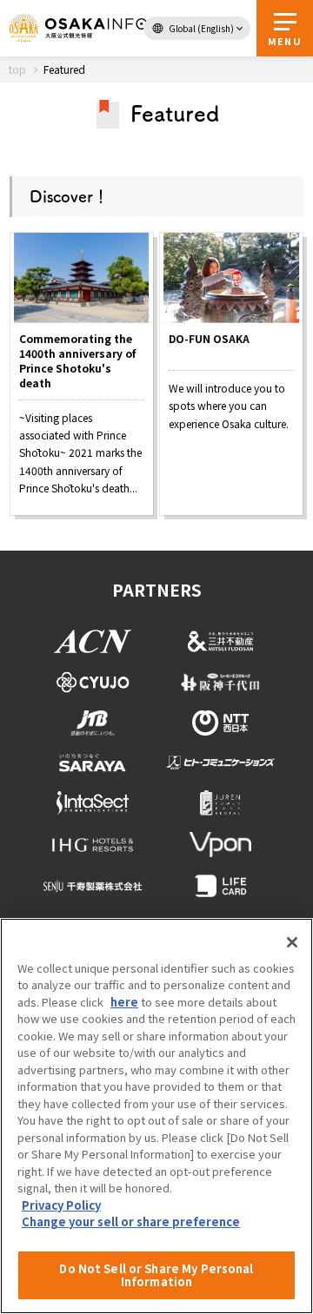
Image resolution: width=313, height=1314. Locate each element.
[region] (156, 1116)
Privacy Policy (61, 1205)
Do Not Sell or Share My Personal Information (156, 1275)
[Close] (292, 942)
